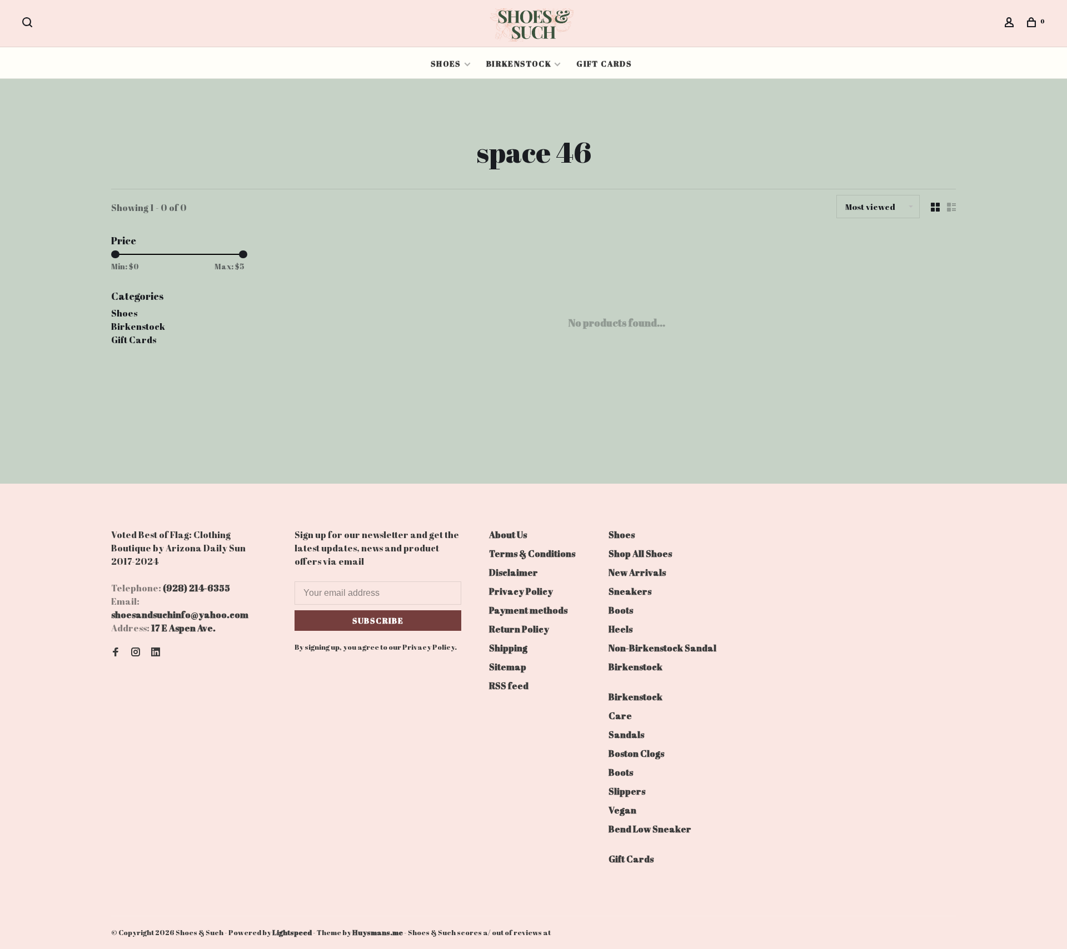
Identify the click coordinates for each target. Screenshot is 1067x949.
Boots (621, 610)
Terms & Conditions (532, 554)
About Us (508, 535)
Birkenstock (518, 63)
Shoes (446, 63)
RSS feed (508, 686)
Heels (620, 629)
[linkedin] (155, 652)
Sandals (626, 735)
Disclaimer (513, 572)
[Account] (1011, 23)
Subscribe (378, 620)
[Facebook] (115, 652)
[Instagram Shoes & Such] (135, 652)
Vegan (622, 810)
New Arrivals (637, 572)
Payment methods (528, 610)
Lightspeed (292, 932)
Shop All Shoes (640, 554)
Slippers (627, 791)
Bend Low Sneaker (650, 829)
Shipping (508, 648)
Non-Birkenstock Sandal (662, 648)
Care (620, 716)
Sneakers (630, 591)
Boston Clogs (636, 753)
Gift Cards (604, 63)
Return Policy (519, 629)
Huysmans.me (378, 932)
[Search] (29, 23)
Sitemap (507, 667)
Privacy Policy (521, 591)
